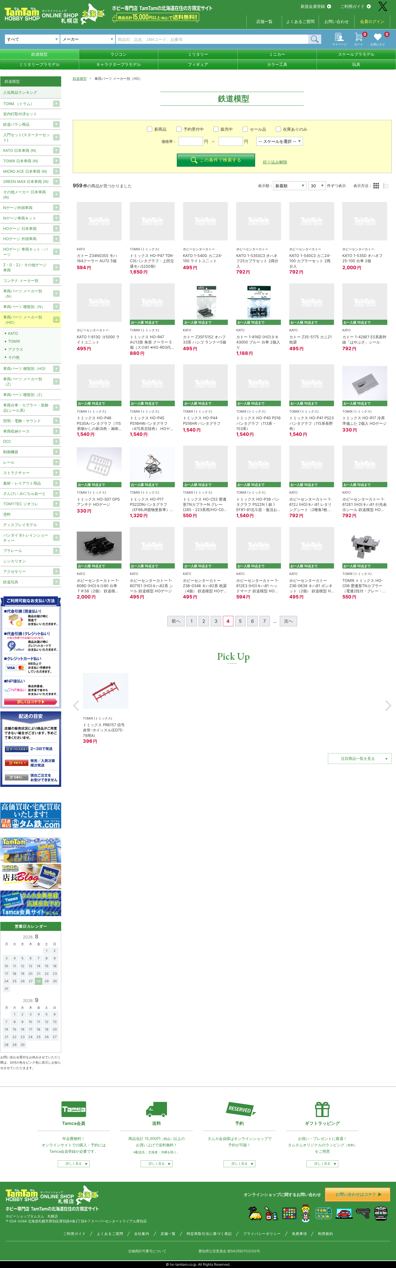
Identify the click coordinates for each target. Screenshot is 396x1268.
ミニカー (277, 54)
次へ (288, 621)
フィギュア (198, 64)
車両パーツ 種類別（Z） (23, 394)
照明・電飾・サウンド (22, 420)
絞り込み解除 (275, 161)
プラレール (12, 550)
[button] (76, 705)
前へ (176, 621)
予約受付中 (194, 129)
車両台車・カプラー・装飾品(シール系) (25, 408)
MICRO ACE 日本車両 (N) (25, 171)
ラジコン (118, 54)
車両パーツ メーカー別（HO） (22, 320)
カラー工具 (277, 64)
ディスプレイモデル (20, 524)
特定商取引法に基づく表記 (209, 1234)
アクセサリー (14, 571)
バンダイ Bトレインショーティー (25, 538)
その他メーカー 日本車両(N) (24, 194)
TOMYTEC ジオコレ (20, 503)
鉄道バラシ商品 (16, 124)
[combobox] (87, 39)
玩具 (356, 64)
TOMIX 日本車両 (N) (20, 161)
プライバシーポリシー (262, 1234)
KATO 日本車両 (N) (19, 150)
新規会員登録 (313, 6)
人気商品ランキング (20, 92)
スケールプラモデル (356, 54)
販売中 (227, 129)
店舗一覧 (264, 21)
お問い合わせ (336, 21)
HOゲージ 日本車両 (20, 228)
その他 (13, 357)
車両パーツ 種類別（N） (24, 306)
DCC (7, 441)
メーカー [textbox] (71, 39)
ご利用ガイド (352, 6)
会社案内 (141, 1234)
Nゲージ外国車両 (17, 207)
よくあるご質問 (300, 21)
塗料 (7, 514)
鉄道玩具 (10, 582)
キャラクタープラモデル (118, 64)
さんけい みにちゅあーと (24, 493)
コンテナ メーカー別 (20, 280)
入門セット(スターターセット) (26, 137)
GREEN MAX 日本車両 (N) (26, 181)
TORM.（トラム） (18, 103)
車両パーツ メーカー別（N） (22, 293)
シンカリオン (14, 561)
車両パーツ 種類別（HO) (24, 368)
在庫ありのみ (295, 129)
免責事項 (299, 1234)
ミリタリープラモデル (39, 64)
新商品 (160, 129)
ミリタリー (198, 54)
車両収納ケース (16, 431)
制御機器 (10, 451)
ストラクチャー (16, 472)
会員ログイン (372, 21)
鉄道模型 (39, 54)
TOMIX (14, 341)
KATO (13, 333)
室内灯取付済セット (20, 113)
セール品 (258, 129)
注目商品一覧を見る (358, 758)
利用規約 (325, 1234)
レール (8, 462)
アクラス (15, 349)
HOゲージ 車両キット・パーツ (25, 252)
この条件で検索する (220, 160)
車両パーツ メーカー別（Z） (22, 381)
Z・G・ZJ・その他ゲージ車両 (25, 267)
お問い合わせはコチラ (356, 1194)
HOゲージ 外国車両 (20, 238)
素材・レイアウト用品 (22, 483)
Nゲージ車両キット (19, 218)
